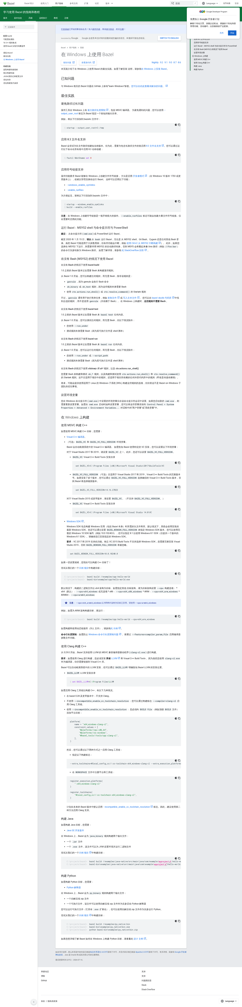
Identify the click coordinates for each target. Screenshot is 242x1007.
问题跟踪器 (146, 980)
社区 (97, 3)
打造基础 (65, 29)
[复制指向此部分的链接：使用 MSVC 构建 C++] (90, 425)
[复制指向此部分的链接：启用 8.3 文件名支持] (88, 139)
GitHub (226, 3)
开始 (232, 33)
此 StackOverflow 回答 (133, 250)
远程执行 (43, 18)
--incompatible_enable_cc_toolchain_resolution (126, 807)
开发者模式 (138, 176)
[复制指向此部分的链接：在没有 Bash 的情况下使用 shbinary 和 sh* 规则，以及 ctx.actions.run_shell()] (141, 368)
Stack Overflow (148, 989)
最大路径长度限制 (96, 110)
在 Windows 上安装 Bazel (154, 69)
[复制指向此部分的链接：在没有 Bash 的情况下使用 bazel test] (101, 309)
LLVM (114, 658)
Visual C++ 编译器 (75, 437)
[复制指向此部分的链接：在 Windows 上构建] (92, 417)
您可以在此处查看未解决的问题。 (148, 86)
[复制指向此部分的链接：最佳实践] (77, 96)
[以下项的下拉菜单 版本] (113, 3)
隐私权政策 (52, 1001)
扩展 (86, 3)
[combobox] (184, 3)
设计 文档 (138, 938)
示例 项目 (84, 568)
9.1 (166, 62)
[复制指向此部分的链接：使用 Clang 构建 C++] (89, 646)
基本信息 (18, 18)
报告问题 (69, 62)
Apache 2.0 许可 (142, 952)
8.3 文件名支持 (153, 146)
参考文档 (74, 3)
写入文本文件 (130, 298)
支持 (144, 976)
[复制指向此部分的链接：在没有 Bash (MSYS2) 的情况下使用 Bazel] (116, 259)
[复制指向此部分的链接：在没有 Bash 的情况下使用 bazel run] (100, 339)
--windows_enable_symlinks (81, 185)
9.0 (170, 62)
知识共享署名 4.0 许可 (99, 952)
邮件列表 (96, 29)
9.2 (161, 62)
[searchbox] (18, 27)
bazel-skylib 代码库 (161, 298)
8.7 (175, 62)
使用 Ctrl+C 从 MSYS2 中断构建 (142, 243)
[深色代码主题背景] (176, 124)
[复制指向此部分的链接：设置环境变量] (80, 395)
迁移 (66, 18)
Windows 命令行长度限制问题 (103, 634)
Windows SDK (74, 521)
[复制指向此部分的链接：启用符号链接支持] (86, 169)
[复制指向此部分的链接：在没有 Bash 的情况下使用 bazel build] (102, 265)
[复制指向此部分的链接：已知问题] (77, 78)
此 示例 (114, 628)
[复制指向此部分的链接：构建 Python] (79, 876)
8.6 (179, 62)
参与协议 (110, 29)
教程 (56, 18)
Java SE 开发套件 (75, 830)
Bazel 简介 (29, 3)
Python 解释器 (74, 887)
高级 (30, 18)
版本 (108, 3)
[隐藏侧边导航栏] (34, 1002)
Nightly (155, 62)
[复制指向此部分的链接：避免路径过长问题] (86, 104)
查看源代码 (88, 62)
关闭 (222, 33)
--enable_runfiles (75, 190)
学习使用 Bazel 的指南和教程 (21, 12)
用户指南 (59, 3)
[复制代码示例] (179, 124)
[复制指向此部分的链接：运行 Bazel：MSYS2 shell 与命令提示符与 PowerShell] (130, 228)
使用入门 (44, 3)
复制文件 (112, 298)
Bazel (63, 48)
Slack (144, 985)
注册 (122, 29)
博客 (43, 976)
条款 (43, 1001)
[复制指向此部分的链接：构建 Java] (76, 819)
